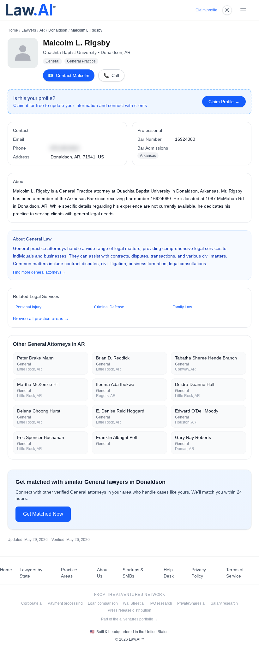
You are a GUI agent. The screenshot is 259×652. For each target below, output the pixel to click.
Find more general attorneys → (39, 272)
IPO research (161, 603)
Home (13, 30)
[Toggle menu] (243, 10)
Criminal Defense (109, 307)
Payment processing (65, 603)
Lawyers (28, 30)
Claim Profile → (223, 101)
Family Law (182, 307)
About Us (103, 572)
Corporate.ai (32, 603)
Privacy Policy (198, 572)
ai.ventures (129, 594)
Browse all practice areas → (41, 318)
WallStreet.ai (134, 603)
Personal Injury (28, 307)
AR (42, 30)
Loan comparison (103, 603)
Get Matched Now (43, 514)
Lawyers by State (31, 572)
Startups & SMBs (133, 572)
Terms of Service (235, 572)
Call (111, 75)
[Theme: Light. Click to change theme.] (227, 10)
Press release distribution (129, 610)
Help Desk (169, 572)
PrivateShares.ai (191, 603)
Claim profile (206, 10)
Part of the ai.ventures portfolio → (129, 619)
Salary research (224, 603)
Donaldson (57, 30)
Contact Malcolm (68, 75)
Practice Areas (69, 572)
